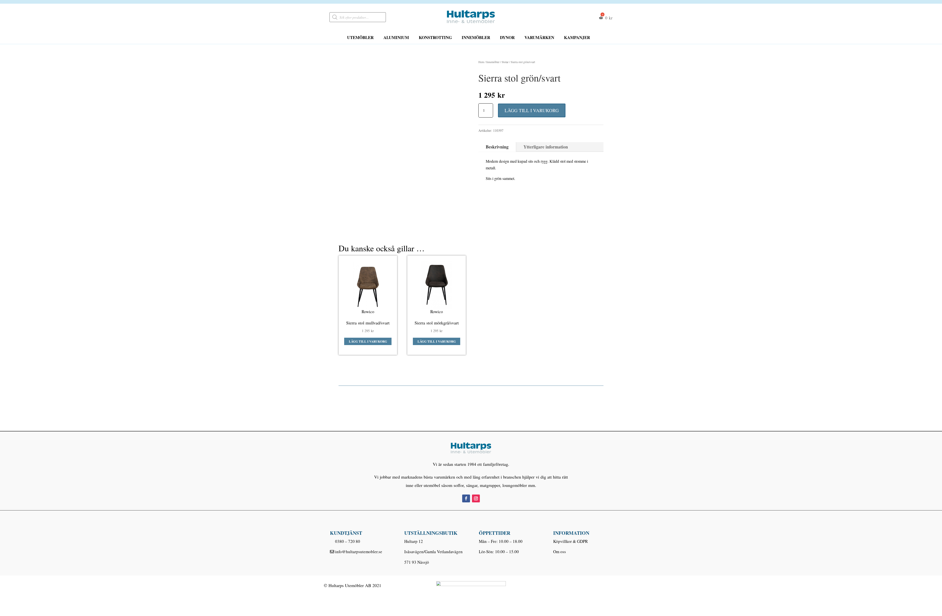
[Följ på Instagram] (476, 498)
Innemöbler (476, 37)
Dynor (507, 37)
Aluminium (396, 37)
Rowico (368, 311)
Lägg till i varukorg (532, 110)
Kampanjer (577, 37)
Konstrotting (435, 37)
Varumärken (539, 37)
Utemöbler (360, 37)
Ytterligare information (545, 147)
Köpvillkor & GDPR (570, 541)
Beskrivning (497, 147)
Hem (481, 62)
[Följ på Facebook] (466, 498)
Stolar (505, 62)
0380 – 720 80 (347, 541)
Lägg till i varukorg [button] (368, 341)
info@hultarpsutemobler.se (358, 551)
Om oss (559, 551)
